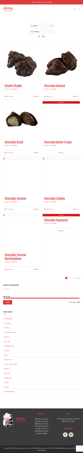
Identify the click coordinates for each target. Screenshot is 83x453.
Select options (9, 96)
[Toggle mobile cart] (75, 9)
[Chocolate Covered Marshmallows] (21, 232)
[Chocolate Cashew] (61, 176)
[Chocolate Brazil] (21, 119)
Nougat (6, 350)
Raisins (6, 369)
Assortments (8, 319)
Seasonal (7, 373)
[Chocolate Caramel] (21, 176)
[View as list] (43, 37)
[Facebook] (65, 434)
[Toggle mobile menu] (79, 9)
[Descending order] (52, 26)
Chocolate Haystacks (56, 220)
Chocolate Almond (54, 86)
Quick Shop (8, 360)
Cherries (7, 328)
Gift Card (7, 341)
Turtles (6, 387)
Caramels (7, 323)
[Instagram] (71, 434)
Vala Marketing (61, 448)
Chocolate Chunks (10, 332)
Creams (6, 337)
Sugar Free (8, 378)
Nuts (5, 355)
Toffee (6, 382)
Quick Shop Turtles (10, 364)
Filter (7, 302)
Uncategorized (9, 391)
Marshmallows (9, 346)
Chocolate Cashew (54, 198)
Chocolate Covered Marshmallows (15, 257)
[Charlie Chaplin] (21, 63)
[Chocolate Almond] (61, 63)
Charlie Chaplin (13, 86)
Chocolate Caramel (15, 198)
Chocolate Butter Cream (58, 142)
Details (37, 96)
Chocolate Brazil (14, 142)
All (5, 314)
